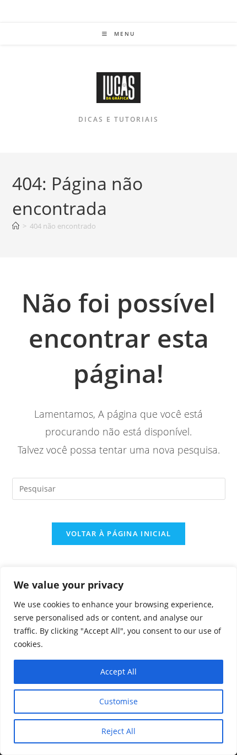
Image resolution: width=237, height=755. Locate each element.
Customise (118, 701)
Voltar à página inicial (118, 533)
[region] (118, 661)
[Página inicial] (15, 226)
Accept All (118, 671)
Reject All (118, 731)
